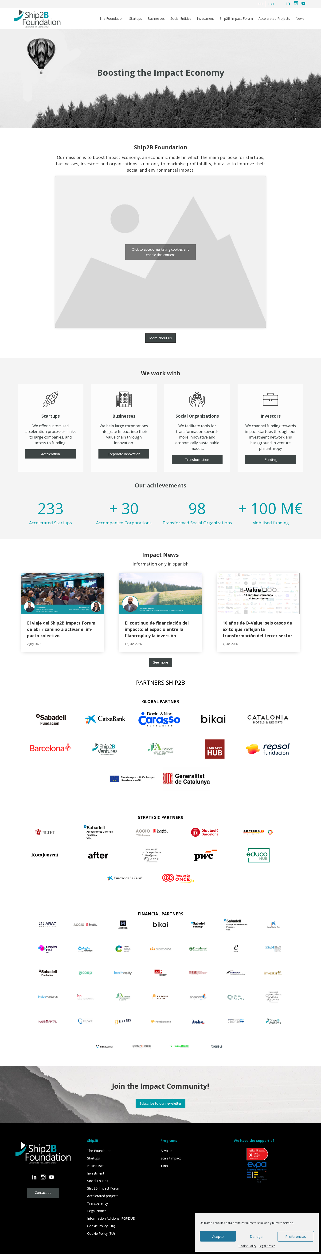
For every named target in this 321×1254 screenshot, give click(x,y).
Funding (271, 459)
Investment (205, 18)
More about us (160, 338)
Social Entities (180, 18)
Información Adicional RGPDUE (111, 1218)
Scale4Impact (170, 1158)
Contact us (43, 1192)
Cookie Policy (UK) (101, 1226)
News (300, 18)
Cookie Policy (247, 1246)
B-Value (166, 1150)
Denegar (257, 1236)
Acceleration (50, 454)
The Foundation (111, 18)
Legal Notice (267, 1246)
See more (160, 662)
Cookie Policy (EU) (101, 1233)
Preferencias (295, 1236)
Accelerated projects (102, 1196)
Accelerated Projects (274, 18)
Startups (135, 18)
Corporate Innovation (124, 454)
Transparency (97, 1203)
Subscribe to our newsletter (160, 1103)
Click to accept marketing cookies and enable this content (160, 252)
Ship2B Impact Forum (236, 18)
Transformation (197, 459)
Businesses (156, 18)
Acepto (218, 1236)
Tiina (164, 1165)
